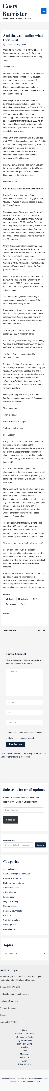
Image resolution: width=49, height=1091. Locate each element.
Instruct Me (24, 1057)
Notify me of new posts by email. (21, 738)
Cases (24, 1050)
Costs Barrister (15, 9)
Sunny (24, 1061)
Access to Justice (11, 869)
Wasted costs (9, 929)
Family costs (8, 897)
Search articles (9, 841)
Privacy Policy (24, 1064)
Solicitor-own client (11, 920)
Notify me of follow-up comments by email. (25, 733)
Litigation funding (10, 901)
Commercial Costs (24, 1037)
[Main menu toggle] (43, 11)
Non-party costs (10, 906)
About (24, 1030)
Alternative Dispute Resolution (16, 874)
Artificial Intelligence (12, 878)
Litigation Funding (24, 1040)
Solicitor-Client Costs (24, 1034)
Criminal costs (9, 892)
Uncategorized (9, 925)
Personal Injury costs (12, 911)
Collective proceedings (13, 883)
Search (40, 845)
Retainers (7, 915)
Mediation (24, 1054)
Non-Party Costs (24, 1044)
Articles (24, 1047)
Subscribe (10, 820)
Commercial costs (11, 888)
